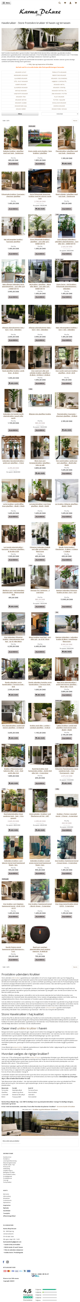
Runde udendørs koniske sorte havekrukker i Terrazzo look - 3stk (40, 684)
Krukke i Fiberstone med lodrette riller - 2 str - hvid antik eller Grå (13, 771)
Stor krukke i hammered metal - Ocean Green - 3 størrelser (66, 862)
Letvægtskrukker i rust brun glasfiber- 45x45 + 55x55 (40, 505)
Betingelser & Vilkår (9, 1172)
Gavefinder (6, 1210)
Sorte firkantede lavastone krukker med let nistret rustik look (40, 196)
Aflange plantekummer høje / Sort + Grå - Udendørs (40, 329)
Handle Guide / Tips (9, 1164)
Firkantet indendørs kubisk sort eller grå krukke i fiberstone (40, 549)
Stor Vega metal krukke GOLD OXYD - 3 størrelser (66, 905)
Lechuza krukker (50, 1008)
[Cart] (75, 3)
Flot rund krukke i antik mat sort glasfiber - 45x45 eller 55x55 (66, 463)
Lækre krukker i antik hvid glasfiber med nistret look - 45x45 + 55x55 (66, 728)
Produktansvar (7, 1178)
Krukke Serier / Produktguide (13, 1252)
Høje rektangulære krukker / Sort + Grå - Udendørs (67, 329)
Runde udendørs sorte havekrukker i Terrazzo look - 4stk (13, 684)
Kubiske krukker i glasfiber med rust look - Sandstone (13, 152)
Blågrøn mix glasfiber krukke (40, 414)
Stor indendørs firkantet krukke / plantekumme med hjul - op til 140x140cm (13, 639)
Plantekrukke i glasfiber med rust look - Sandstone (67, 152)
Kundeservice (7, 1157)
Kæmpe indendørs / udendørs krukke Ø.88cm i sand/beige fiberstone (67, 639)
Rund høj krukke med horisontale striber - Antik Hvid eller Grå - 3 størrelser (40, 771)
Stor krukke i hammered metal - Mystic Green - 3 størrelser (40, 905)
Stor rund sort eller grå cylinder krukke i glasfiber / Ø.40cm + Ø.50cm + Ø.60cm (40, 373)
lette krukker (16, 978)
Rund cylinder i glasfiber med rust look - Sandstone (67, 195)
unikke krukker (27, 1028)
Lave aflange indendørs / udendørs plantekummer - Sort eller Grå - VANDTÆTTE (66, 241)
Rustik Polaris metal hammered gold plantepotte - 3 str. (13, 949)
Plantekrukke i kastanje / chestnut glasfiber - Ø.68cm (66, 415)
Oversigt (5, 1180)
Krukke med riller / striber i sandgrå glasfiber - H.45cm (40, 727)
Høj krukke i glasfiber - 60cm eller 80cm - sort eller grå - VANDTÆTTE (40, 286)
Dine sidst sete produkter (11, 1141)
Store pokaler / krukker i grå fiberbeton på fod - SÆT (40, 815)
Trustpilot (6, 1213)
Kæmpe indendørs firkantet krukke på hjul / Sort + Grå (66, 591)
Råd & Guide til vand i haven (13, 1247)
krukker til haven (35, 1057)
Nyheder (6, 1208)
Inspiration (7, 1205)
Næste (75, 121)
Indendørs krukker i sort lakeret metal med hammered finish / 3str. (13, 863)
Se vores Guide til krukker (66, 1106)
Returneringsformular (9, 1163)
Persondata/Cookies (9, 1174)
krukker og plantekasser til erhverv (45, 1109)
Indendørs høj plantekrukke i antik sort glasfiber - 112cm (13, 462)
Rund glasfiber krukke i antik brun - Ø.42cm (13, 372)
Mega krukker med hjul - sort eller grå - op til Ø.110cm (40, 638)
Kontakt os (6, 1159)
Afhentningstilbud (9, 1216)
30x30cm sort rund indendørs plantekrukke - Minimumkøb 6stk (13, 592)
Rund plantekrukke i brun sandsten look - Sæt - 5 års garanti (13, 816)
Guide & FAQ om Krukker (12, 1244)
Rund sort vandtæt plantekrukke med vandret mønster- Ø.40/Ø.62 (40, 949)
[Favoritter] (65, 3)
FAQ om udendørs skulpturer (13, 1250)
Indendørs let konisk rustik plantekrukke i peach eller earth (13, 416)
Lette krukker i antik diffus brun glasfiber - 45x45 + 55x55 (13, 505)
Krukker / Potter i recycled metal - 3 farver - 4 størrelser (67, 815)
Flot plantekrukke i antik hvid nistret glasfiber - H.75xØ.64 (13, 727)
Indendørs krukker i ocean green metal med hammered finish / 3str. (40, 863)
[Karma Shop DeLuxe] (40, 11)
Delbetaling (6, 1168)
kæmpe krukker (17, 1047)
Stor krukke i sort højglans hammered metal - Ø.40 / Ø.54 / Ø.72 (13, 906)
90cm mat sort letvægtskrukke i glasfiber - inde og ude (40, 463)
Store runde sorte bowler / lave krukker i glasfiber (40, 152)
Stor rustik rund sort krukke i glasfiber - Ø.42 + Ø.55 (67, 372)
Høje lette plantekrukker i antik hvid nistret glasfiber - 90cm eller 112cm (66, 684)
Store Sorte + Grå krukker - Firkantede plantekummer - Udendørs (66, 286)
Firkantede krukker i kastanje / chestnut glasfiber (13, 195)
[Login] (70, 3)
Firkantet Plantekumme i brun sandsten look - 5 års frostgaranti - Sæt (66, 771)
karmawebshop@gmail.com (12, 1242)
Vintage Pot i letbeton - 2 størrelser (40, 591)
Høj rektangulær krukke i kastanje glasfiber (13, 240)
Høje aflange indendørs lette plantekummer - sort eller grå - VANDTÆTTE (13, 286)
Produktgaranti (7, 1176)
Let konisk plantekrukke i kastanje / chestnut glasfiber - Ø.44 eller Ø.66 (13, 549)
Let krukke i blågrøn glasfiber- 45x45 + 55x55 (66, 505)
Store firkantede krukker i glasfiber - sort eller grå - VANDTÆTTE (40, 241)
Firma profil (6, 1166)
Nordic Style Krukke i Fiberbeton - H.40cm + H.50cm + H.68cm (67, 549)
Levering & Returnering (9, 1161)
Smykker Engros (8, 1170)
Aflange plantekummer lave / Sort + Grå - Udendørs (13, 329)
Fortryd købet (7, 1182)
